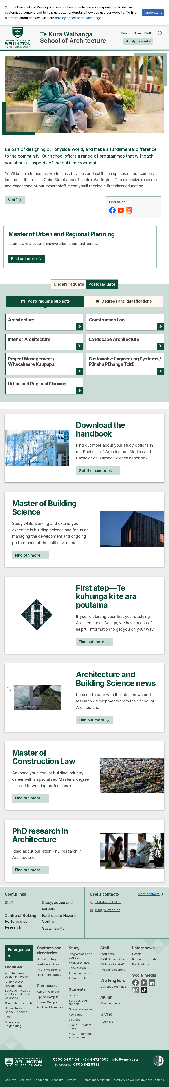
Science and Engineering (13, 1024)
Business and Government (14, 983)
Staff (147, 33)
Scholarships (78, 968)
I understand (153, 13)
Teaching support (112, 969)
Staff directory (47, 959)
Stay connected (111, 1003)
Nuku (137, 33)
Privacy (71, 1079)
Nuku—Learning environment (80, 1035)
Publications (140, 964)
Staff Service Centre (114, 959)
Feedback (41, 1079)
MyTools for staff (112, 964)
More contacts (149, 894)
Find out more (24, 258)
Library (73, 995)
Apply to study (138, 41)
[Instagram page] (129, 210)
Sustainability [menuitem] (53, 928)
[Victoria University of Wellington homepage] (17, 37)
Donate (108, 1021)
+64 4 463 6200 (108, 902)
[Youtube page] (121, 210)
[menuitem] (10, 1080)
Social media (144, 975)
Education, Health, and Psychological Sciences (17, 994)
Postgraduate (101, 284)
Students (77, 989)
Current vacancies (113, 986)
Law (8, 1017)
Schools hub (77, 978)
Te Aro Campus (47, 1002)
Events (136, 954)
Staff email (107, 954)
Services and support (78, 1002)
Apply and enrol (79, 962)
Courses (74, 1019)
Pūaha (125, 33)
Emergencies (19, 952)
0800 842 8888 (86, 1065)
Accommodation (80, 973)
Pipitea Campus (47, 997)
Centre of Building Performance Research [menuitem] (20, 921)
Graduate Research (18, 1003)
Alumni (106, 997)
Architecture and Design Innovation (17, 974)
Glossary (57, 1079)
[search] (160, 33)
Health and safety (49, 974)
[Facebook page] (113, 210)
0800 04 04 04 (66, 1059)
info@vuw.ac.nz (107, 910)
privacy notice (65, 18)
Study (74, 948)
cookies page (91, 18)
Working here (112, 980)
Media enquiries (48, 964)
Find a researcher (49, 969)
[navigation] (160, 41)
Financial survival (80, 1009)
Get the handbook (95, 470)
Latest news (143, 948)
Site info (10, 1079)
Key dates (75, 1014)
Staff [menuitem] (9, 902)
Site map (25, 1079)
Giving (106, 1014)
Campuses (47, 985)
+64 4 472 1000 (95, 1059)
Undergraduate (69, 284)
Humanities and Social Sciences (16, 1009)
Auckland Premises (50, 1007)
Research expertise (145, 959)
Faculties (13, 967)
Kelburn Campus (48, 991)
